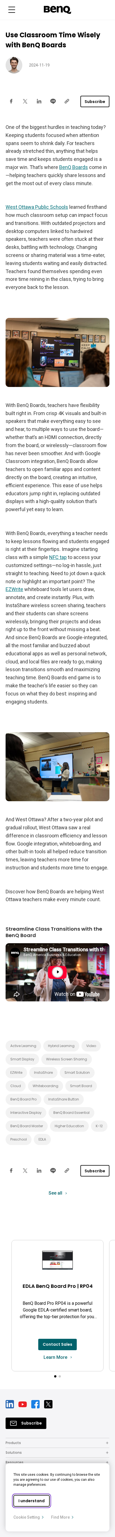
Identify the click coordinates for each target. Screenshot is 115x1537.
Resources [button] (14, 1462)
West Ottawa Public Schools (37, 207)
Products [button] (13, 1442)
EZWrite (14, 589)
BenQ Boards (73, 167)
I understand (31, 1501)
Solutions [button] (14, 1452)
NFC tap (58, 557)
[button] (12, 10)
